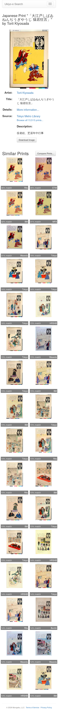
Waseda (24, 255)
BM (26, 221)
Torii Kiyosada (25, 93)
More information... (28, 109)
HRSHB (53, 323)
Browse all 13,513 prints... (30, 120)
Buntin (54, 627)
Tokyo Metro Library (28, 116)
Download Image (27, 139)
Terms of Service (32, 707)
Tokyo (54, 255)
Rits (26, 187)
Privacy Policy (46, 707)
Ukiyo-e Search (14, 4)
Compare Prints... (45, 153)
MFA (54, 221)
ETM (54, 187)
